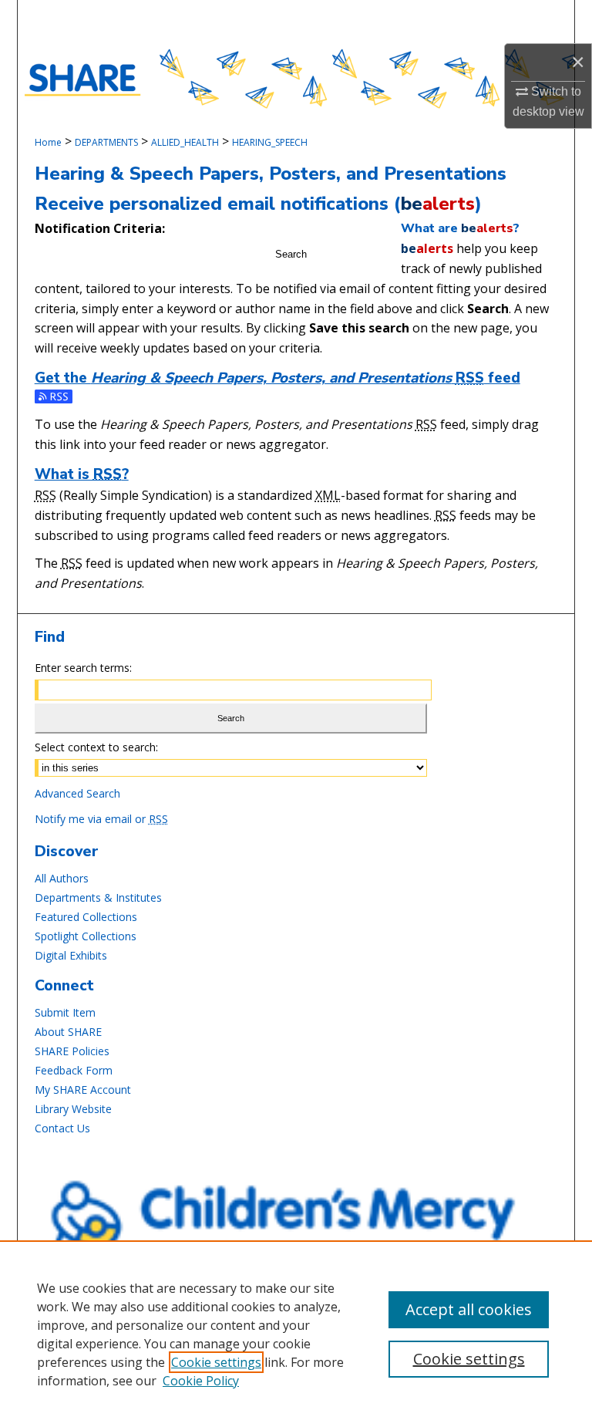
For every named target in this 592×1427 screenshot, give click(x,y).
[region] (296, 1333)
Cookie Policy (201, 1380)
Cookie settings (216, 1362)
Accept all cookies (468, 1309)
